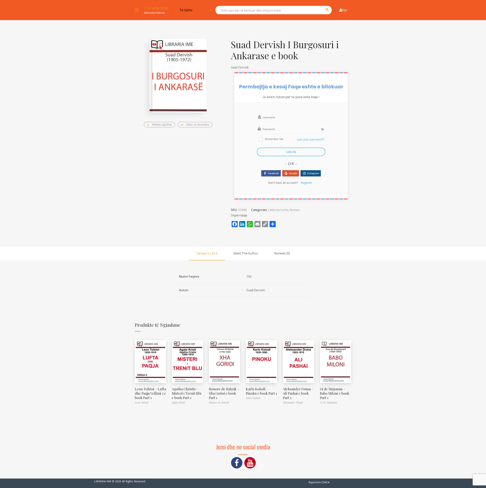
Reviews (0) (282, 253)
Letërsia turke (278, 210)
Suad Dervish (240, 67)
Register (306, 182)
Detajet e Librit (207, 253)
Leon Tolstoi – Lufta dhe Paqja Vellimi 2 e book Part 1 (150, 393)
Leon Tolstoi (141, 402)
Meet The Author (246, 253)
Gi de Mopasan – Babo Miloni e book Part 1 (334, 393)
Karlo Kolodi (253, 398)
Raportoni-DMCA (319, 482)
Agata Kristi (178, 402)
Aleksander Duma (293, 402)
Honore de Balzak (219, 402)
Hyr (344, 10)
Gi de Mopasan (328, 402)
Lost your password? (310, 139)
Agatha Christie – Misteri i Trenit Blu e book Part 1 (186, 393)
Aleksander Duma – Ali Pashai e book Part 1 (298, 393)
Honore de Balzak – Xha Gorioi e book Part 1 (224, 393)
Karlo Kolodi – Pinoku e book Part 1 (261, 391)
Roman (295, 210)
